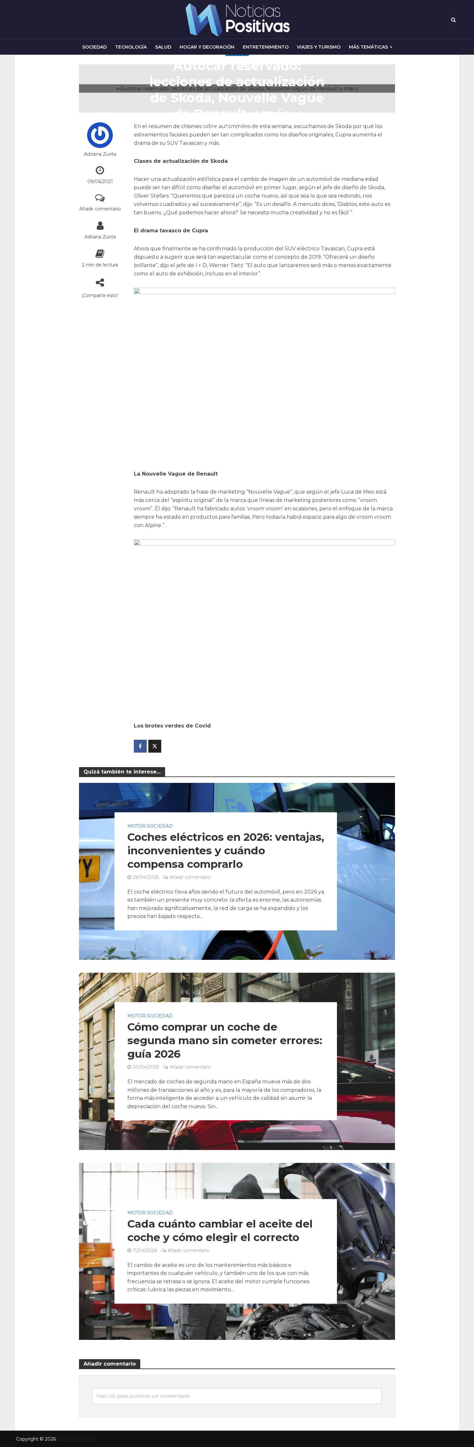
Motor (136, 826)
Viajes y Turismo (319, 47)
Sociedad (94, 47)
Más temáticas (368, 47)
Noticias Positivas (77, 1439)
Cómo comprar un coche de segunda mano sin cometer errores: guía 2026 (224, 1041)
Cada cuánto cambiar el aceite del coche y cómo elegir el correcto (220, 1230)
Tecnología (131, 47)
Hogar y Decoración (207, 47)
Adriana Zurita (100, 154)
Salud (163, 47)
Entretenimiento (266, 47)
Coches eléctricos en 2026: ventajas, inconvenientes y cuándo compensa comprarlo (225, 850)
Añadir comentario (100, 209)
